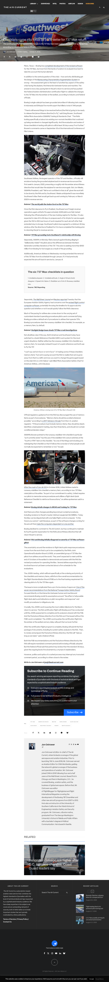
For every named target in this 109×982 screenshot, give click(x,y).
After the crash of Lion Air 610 (35, 487)
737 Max (33, 721)
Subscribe (90, 4)
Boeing (54, 721)
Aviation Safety (22, 52)
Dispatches (45, 4)
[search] (67, 892)
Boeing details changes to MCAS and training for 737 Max (54, 507)
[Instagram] (52, 953)
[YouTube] (56, 953)
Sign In (80, 4)
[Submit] (21, 57)
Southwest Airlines (46, 725)
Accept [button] (91, 979)
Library (33, 4)
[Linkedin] (60, 953)
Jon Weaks (34, 725)
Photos (62, 4)
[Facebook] (44, 953)
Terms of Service (9, 919)
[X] (48, 953)
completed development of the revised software (63, 66)
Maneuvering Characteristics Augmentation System (57, 80)
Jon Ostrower (10, 52)
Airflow (71, 4)
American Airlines (44, 721)
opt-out (76, 979)
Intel (55, 4)
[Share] (4, 57)
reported (60, 300)
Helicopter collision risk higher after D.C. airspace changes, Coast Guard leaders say (54, 864)
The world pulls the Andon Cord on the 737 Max (49, 204)
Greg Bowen (63, 721)
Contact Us (7, 922)
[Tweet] (10, 57)
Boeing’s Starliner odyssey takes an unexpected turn (95, 896)
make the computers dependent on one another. (55, 524)
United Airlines (66, 725)
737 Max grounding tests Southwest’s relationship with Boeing (56, 235)
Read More (99, 979)
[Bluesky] (64, 953)
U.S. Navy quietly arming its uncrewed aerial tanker (95, 919)
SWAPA (56, 725)
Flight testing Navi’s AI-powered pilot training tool (94, 907)
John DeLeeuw (74, 721)
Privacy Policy (22, 919)
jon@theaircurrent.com (53, 662)
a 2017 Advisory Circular (51, 421)
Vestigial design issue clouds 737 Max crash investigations (54, 330)
